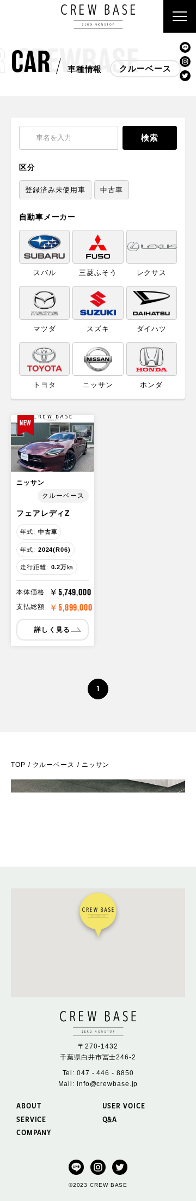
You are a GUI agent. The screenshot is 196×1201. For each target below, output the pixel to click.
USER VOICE (123, 1105)
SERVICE (31, 1119)
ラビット (98, 137)
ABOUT (28, 1105)
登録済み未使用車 (55, 190)
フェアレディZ (43, 513)
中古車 (111, 190)
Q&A (110, 1119)
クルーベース (97, 116)
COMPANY (33, 1132)
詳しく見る (52, 629)
